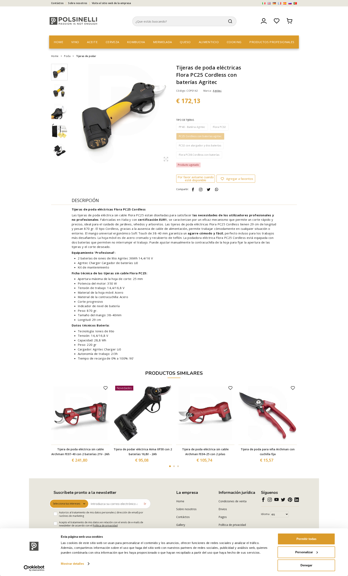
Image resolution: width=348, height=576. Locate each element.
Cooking (234, 42)
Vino (75, 42)
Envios (223, 509)
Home (58, 42)
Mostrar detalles (72, 563)
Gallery (180, 525)
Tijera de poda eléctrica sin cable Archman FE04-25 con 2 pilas (205, 451)
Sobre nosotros (77, 3)
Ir (145, 503)
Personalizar (304, 552)
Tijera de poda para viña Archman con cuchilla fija (268, 451)
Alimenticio (209, 42)
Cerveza (112, 42)
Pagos (223, 517)
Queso (185, 42)
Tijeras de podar (86, 56)
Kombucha (136, 42)
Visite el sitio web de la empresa (111, 3)
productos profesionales (271, 42)
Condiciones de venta (232, 501)
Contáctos (57, 3)
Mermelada (162, 42)
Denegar (306, 565)
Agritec (217, 90)
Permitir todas (306, 539)
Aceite (92, 42)
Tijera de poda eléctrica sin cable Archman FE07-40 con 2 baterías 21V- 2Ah (80, 451)
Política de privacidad (105, 525)
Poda (67, 56)
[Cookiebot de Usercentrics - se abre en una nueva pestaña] (34, 568)
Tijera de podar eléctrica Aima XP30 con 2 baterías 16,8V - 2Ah (143, 451)
